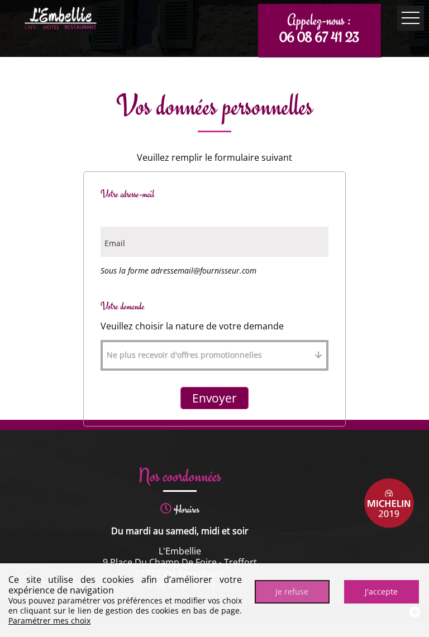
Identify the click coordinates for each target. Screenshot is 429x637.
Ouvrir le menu (410, 18)
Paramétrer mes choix (49, 620)
